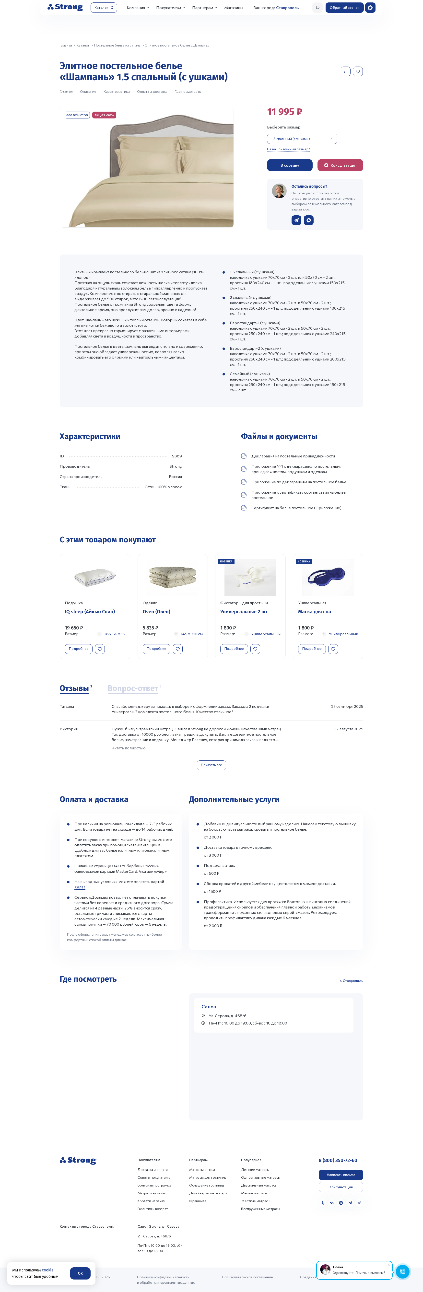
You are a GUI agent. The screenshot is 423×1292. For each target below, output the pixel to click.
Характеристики (117, 91)
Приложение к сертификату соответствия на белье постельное (298, 495)
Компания (136, 7)
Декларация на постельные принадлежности (293, 456)
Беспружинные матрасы (260, 1209)
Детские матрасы (255, 1169)
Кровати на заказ (151, 1201)
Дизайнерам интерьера (208, 1193)
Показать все (211, 765)
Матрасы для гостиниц (207, 1177)
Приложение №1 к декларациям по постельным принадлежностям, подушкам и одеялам (296, 469)
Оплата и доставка (152, 91)
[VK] (332, 1203)
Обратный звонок (345, 7)
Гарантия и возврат (153, 1209)
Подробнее (78, 648)
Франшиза (197, 1201)
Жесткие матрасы (255, 1201)
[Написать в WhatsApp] (309, 220)
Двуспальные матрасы (259, 1185)
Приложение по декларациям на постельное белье (298, 481)
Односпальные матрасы (261, 1177)
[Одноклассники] (323, 1203)
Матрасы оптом (202, 1169)
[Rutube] (359, 1203)
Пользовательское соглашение (247, 1277)
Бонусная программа (154, 1185)
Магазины (233, 7)
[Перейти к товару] (95, 606)
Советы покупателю (154, 1177)
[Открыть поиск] (317, 7)
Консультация (341, 1187)
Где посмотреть (188, 91)
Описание (88, 91)
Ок (80, 1273)
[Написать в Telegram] (296, 220)
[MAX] (341, 1203)
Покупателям (168, 7)
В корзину (290, 165)
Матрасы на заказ (152, 1193)
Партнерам (202, 7)
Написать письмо (341, 1175)
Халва (79, 887)
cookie (48, 1270)
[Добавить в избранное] (358, 71)
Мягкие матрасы (254, 1193)
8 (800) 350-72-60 (338, 1160)
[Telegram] (350, 1203)
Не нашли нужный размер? (288, 149)
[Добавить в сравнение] (346, 71)
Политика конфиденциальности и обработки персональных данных (166, 1279)
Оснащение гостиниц (206, 1185)
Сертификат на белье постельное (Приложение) (296, 507)
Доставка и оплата (153, 1169)
